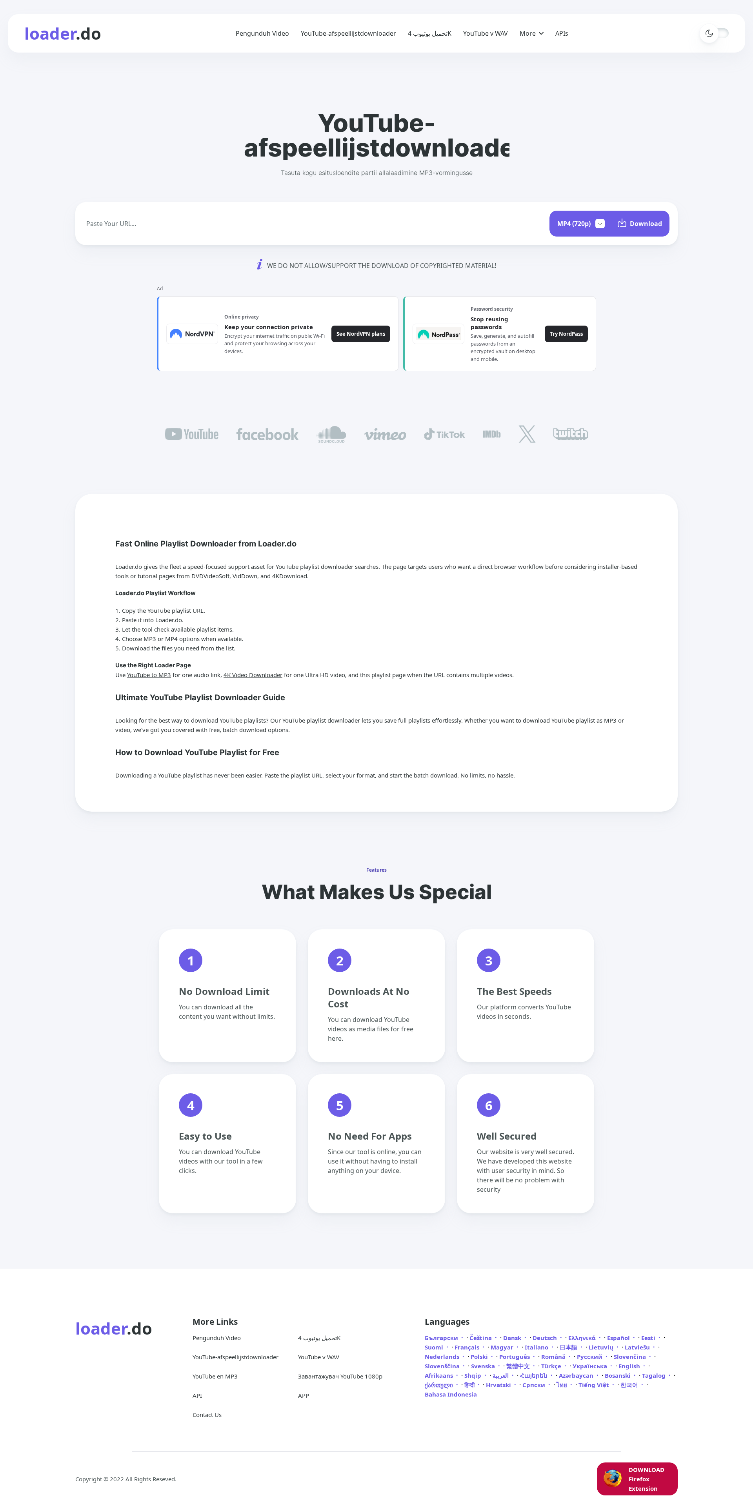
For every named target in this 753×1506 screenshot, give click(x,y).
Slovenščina (443, 1366)
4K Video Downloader (253, 675)
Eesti (649, 1338)
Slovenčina (631, 1356)
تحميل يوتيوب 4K (429, 33)
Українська (591, 1366)
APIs (561, 33)
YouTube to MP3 (149, 675)
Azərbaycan (577, 1375)
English (630, 1366)
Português (515, 1356)
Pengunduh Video (262, 33)
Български (442, 1338)
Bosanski (618, 1375)
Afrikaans (440, 1375)
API (197, 1395)
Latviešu (638, 1347)
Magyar (503, 1347)
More (528, 33)
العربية (501, 1375)
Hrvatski (499, 1385)
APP (303, 1395)
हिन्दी (470, 1385)
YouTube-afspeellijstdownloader (348, 33)
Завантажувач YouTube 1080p (340, 1376)
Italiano (537, 1347)
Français (468, 1347)
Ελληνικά (582, 1338)
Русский (590, 1356)
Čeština (481, 1338)
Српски (534, 1385)
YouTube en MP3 (215, 1376)
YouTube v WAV (485, 33)
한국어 (630, 1385)
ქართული (440, 1385)
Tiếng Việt (594, 1385)
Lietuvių (602, 1347)
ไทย (563, 1385)
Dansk (513, 1338)
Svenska (484, 1366)
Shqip (473, 1375)
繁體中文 (518, 1366)
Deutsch (545, 1338)
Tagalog (654, 1375)
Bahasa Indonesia (451, 1394)
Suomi (435, 1347)
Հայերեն (534, 1375)
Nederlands (443, 1356)
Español (619, 1338)
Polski (480, 1356)
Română (554, 1356)
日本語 (569, 1347)
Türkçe (552, 1366)
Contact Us (207, 1415)
